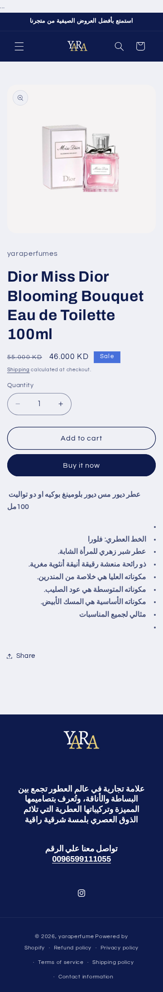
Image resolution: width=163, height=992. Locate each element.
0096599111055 (81, 859)
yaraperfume (76, 936)
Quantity (20, 385)
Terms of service (61, 962)
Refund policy (73, 947)
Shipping (18, 369)
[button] (19, 46)
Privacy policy (120, 947)
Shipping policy (113, 962)
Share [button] (25, 655)
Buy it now (82, 465)
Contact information (86, 976)
